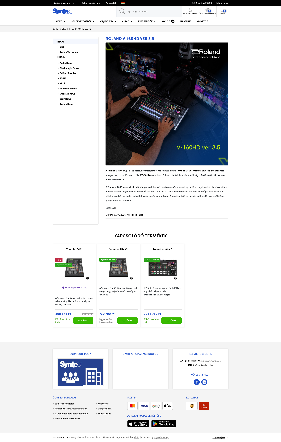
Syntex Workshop (69, 51)
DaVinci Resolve (68, 73)
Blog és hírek (105, 408)
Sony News (65, 98)
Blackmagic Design (70, 68)
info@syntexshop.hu (202, 365)
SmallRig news (67, 93)
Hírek (61, 57)
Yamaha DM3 (74, 249)
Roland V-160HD (162, 249)
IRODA (87, 354)
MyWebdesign (161, 437)
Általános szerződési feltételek (71, 408)
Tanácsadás (104, 413)
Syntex (56, 28)
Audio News (66, 62)
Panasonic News (68, 88)
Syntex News (66, 104)
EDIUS (63, 78)
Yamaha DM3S (118, 249)
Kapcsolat (111, 2)
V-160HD (120, 170)
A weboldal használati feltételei (71, 413)
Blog (64, 28)
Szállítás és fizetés (64, 403)
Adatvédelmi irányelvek (67, 418)
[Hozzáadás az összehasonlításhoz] (87, 277)
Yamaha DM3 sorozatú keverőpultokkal (197, 170)
